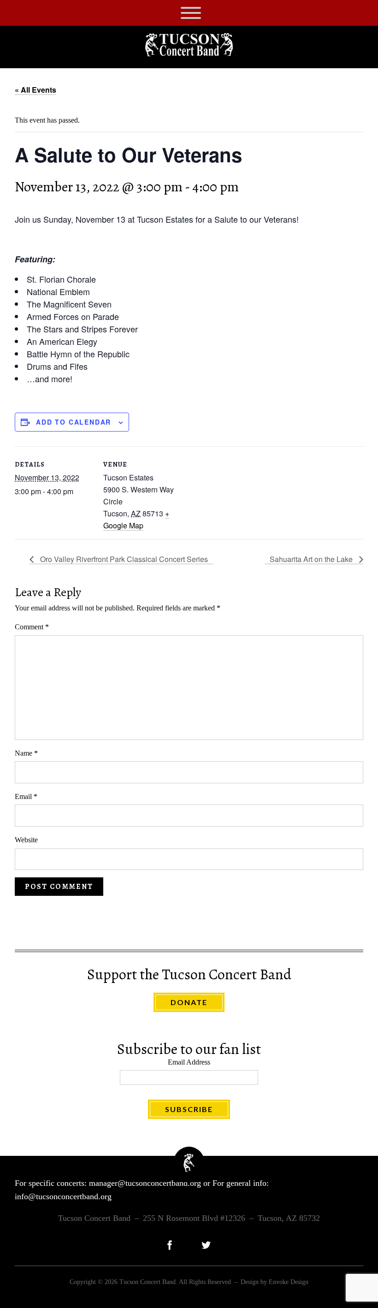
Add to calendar (73, 421)
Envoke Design (288, 1281)
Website (26, 840)
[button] (191, 13)
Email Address (189, 1062)
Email (26, 796)
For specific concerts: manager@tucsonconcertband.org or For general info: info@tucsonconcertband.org (142, 1189)
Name (26, 753)
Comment (32, 627)
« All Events (35, 89)
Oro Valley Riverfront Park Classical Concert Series (123, 559)
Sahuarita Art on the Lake (312, 559)
